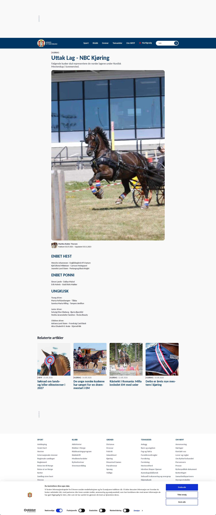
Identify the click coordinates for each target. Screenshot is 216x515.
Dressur (109, 448)
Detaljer (137, 511)
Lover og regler (182, 455)
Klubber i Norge (79, 448)
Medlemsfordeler (79, 458)
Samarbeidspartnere (185, 476)
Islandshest (111, 455)
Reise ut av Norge (45, 469)
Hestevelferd (147, 465)
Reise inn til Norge (45, 465)
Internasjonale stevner (47, 455)
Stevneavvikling (79, 465)
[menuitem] (53, 440)
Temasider (117, 43)
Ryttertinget (181, 473)
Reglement (42, 462)
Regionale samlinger (46, 458)
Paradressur (111, 465)
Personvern (181, 462)
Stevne (40, 480)
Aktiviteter (77, 444)
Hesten (40, 451)
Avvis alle (182, 502)
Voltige (109, 473)
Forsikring (145, 458)
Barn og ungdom (148, 448)
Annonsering (181, 444)
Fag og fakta (146, 451)
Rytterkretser (78, 462)
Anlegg (144, 444)
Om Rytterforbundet (185, 458)
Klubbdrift (76, 455)
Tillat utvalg (182, 495)
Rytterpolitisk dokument (186, 469)
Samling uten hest (45, 476)
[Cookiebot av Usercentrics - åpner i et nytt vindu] (30, 510)
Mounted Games (113, 462)
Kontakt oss (181, 451)
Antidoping (42, 444)
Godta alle (182, 487)
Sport (86, 43)
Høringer (179, 448)
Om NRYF (130, 43)
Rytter (40, 473)
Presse (178, 465)
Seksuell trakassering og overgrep (156, 476)
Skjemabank (146, 480)
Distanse (110, 444)
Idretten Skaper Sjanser (151, 469)
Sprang (109, 469)
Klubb (95, 43)
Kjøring (109, 458)
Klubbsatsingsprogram (81, 451)
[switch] (82, 510)
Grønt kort (42, 448)
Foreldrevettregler (149, 455)
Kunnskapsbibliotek (149, 473)
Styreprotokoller (183, 480)
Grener (105, 43)
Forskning (145, 462)
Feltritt (109, 451)
